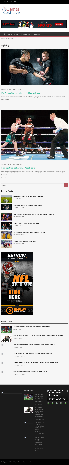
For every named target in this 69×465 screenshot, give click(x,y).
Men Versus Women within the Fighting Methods (20, 93)
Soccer (16, 34)
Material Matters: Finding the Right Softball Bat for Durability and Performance (36, 362)
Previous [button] (50, 396)
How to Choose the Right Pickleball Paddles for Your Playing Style (32, 353)
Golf (3, 34)
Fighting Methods (26, 34)
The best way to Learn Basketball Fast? (24, 241)
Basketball (37, 34)
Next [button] (65, 396)
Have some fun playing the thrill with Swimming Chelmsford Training (33, 214)
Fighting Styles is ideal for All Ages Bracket (18, 168)
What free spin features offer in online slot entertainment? (30, 371)
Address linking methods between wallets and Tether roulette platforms (34, 344)
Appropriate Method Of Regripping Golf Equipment (28, 196)
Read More (4, 103)
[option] (57, 395)
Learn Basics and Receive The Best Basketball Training (29, 232)
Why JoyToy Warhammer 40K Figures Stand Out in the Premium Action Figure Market (38, 335)
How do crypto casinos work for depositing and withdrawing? (31, 326)
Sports (9, 34)
